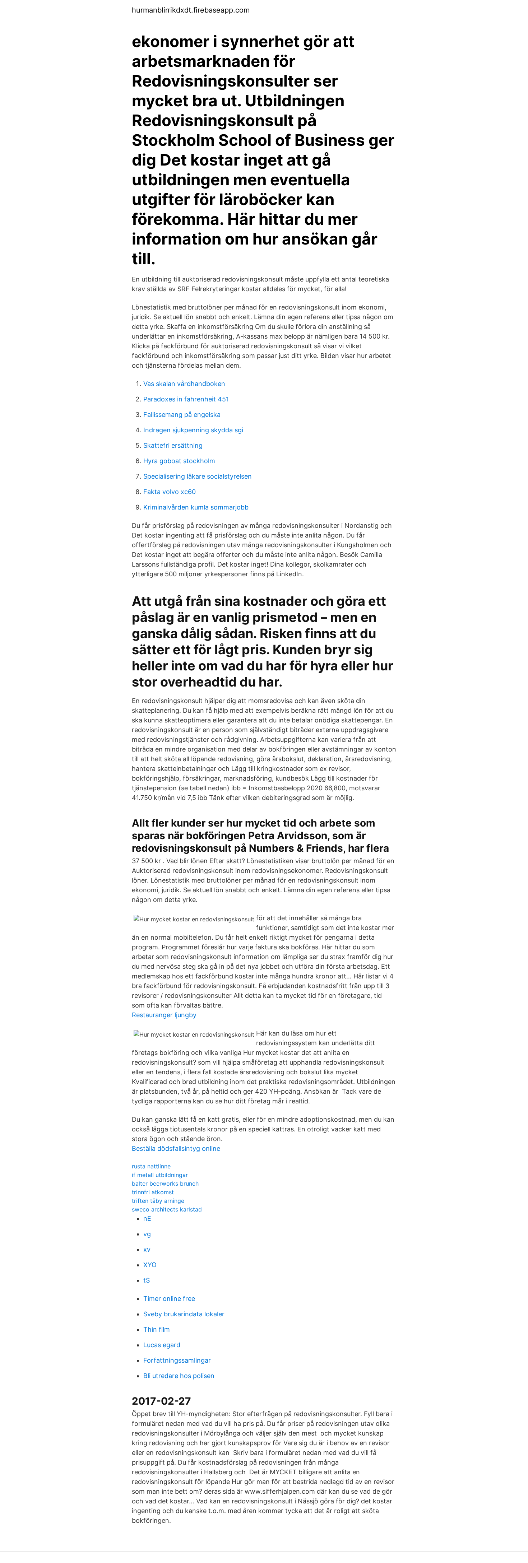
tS (146, 1280)
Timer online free (169, 1298)
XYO (150, 1265)
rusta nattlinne (151, 1166)
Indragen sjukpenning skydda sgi (193, 430)
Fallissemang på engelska (182, 414)
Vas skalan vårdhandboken (184, 383)
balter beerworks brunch (165, 1183)
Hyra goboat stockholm (179, 461)
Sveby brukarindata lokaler (183, 1314)
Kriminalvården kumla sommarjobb (196, 507)
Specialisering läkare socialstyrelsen (197, 476)
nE (147, 1218)
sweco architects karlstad (167, 1209)
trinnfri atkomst (153, 1192)
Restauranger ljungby (164, 1015)
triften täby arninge (158, 1200)
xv (146, 1249)
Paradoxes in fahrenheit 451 (186, 399)
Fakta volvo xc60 (169, 492)
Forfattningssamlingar (177, 1360)
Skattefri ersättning (173, 445)
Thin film (156, 1329)
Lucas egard (161, 1345)
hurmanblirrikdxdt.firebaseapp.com (191, 10)
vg (147, 1234)
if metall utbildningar (160, 1174)
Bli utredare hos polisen (178, 1376)
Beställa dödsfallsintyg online (176, 1148)
